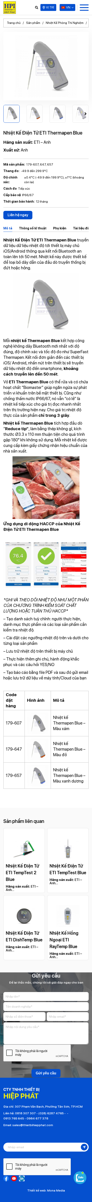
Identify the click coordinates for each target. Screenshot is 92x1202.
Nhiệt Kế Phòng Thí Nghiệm (65, 23)
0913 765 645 (13, 1118)
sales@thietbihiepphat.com (32, 1125)
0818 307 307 (25, 1113)
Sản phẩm (33, 23)
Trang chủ (14, 23)
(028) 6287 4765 (51, 1113)
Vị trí (50, 7)
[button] (85, 113)
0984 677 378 (37, 1118)
